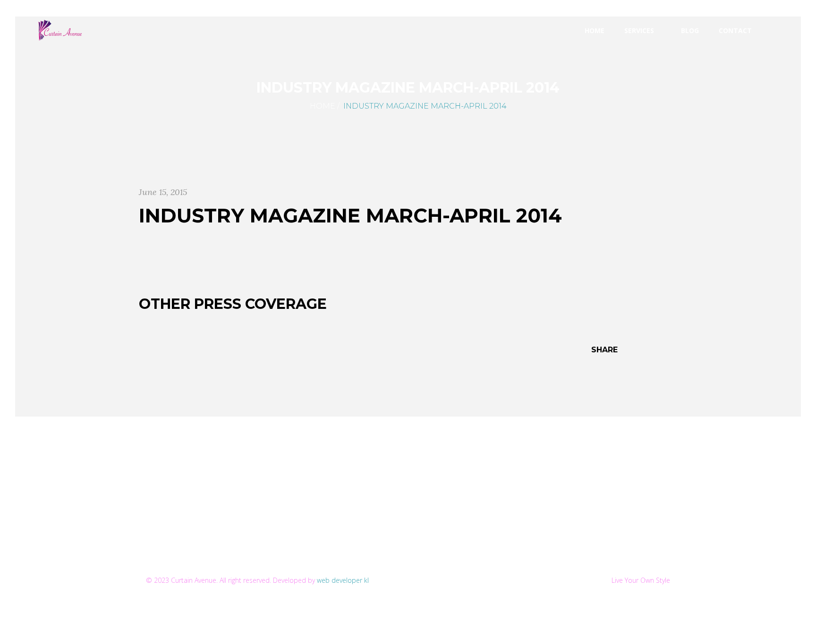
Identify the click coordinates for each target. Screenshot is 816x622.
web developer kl (343, 580)
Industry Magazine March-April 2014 (350, 215)
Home (322, 106)
